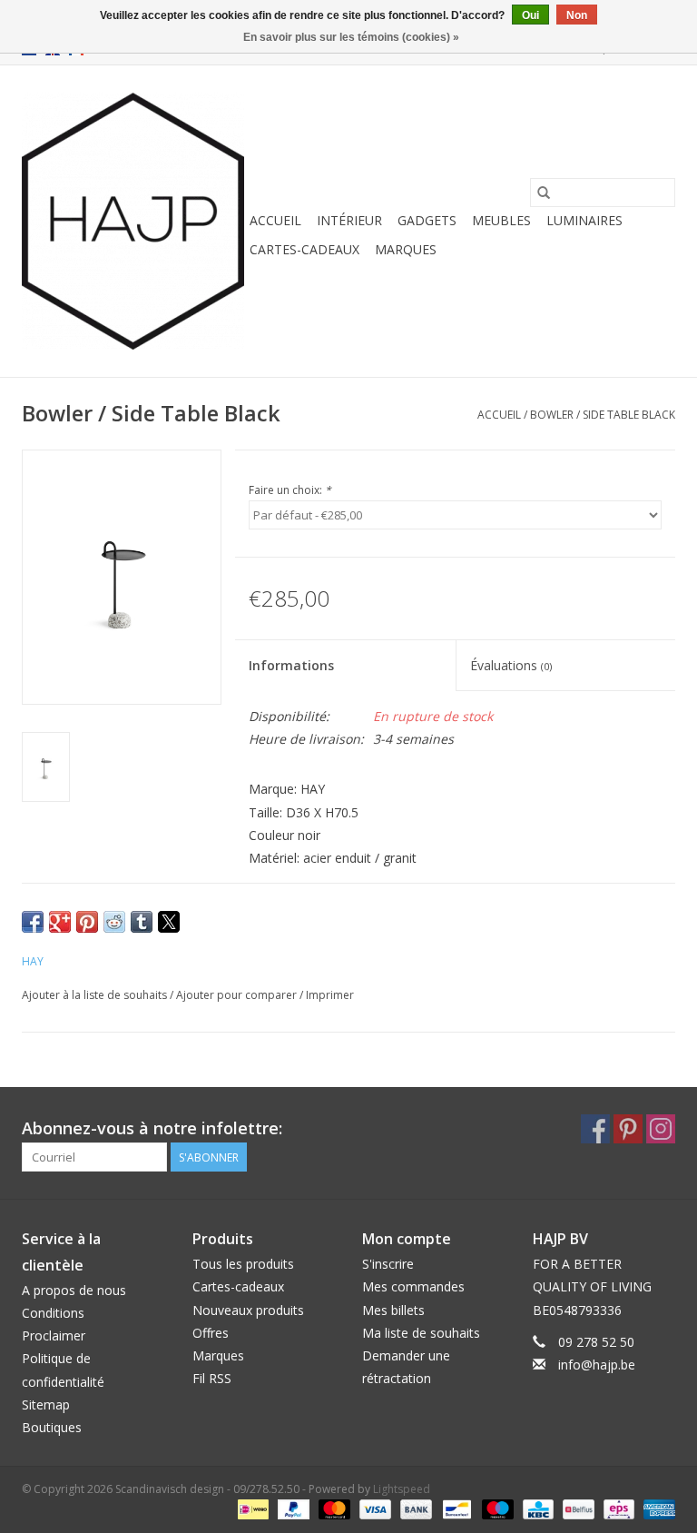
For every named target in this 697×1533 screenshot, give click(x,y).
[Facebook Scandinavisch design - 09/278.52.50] (595, 1128)
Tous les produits (243, 1263)
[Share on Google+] (60, 922)
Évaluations (511, 665)
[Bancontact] (455, 1508)
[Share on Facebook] (33, 922)
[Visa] (373, 1508)
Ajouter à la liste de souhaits (96, 995)
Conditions (53, 1312)
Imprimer (330, 995)
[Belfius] (576, 1508)
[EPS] (617, 1508)
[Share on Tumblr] (141, 922)
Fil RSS (211, 1378)
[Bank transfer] (414, 1508)
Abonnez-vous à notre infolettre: (152, 1128)
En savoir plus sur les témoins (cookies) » (351, 37)
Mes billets (393, 1310)
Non (576, 15)
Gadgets (427, 220)
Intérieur (349, 220)
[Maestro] (496, 1508)
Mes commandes (413, 1286)
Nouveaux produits (248, 1310)
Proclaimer (53, 1335)
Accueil (275, 220)
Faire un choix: (290, 490)
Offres (210, 1332)
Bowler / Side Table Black (602, 414)
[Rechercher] (543, 192)
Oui (530, 15)
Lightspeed (401, 1489)
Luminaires (584, 220)
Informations (291, 665)
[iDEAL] (251, 1508)
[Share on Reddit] (114, 922)
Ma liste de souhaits (421, 1332)
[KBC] (536, 1508)
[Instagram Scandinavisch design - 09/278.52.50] (660, 1128)
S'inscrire (388, 1263)
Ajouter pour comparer (237, 995)
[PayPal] (291, 1508)
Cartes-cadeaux (304, 249)
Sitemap (46, 1404)
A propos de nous (74, 1290)
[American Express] (656, 1508)
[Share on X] (169, 922)
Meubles (501, 220)
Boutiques (52, 1427)
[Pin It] (87, 922)
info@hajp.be (596, 1364)
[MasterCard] (332, 1508)
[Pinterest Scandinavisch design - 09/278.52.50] (628, 1128)
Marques (406, 249)
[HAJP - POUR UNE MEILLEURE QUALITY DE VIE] (133, 221)
